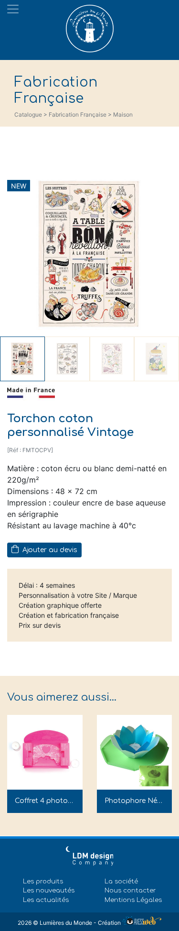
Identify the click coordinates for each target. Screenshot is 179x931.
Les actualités (46, 900)
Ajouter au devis (49, 550)
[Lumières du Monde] (89, 26)
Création (110, 922)
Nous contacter (130, 890)
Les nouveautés (48, 890)
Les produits (43, 881)
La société (121, 881)
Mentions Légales (133, 900)
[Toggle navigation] (13, 9)
